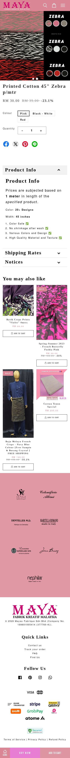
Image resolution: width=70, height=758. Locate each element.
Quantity (9, 128)
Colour (7, 113)
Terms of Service (14, 739)
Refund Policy (57, 739)
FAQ (35, 653)
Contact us (35, 645)
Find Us (35, 657)
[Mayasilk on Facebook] (20, 679)
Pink (23, 113)
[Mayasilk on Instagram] (40, 679)
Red (23, 119)
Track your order (35, 649)
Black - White (43, 113)
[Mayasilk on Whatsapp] (50, 679)
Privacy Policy (37, 739)
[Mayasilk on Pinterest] (30, 679)
